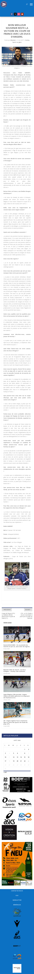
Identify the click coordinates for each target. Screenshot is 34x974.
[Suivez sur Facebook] (11, 14)
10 (5, 757)
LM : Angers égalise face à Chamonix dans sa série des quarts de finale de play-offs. (15, 722)
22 (24, 761)
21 (21, 761)
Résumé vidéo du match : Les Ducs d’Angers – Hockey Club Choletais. (14, 670)
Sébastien (13, 40)
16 (28, 757)
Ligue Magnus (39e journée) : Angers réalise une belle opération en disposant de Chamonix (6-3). (16, 696)
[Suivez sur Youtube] (22, 14)
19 (13, 761)
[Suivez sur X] (15, 14)
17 (5, 761)
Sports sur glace (17, 42)
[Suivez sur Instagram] (18, 14)
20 (17, 761)
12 (13, 757)
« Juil (5, 772)
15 (24, 757)
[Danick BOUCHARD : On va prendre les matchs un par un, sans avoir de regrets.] (17, 634)
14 (21, 757)
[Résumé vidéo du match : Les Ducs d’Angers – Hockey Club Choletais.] (17, 659)
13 (17, 757)
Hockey (27, 40)
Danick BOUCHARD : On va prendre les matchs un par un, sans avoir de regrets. (16, 645)
